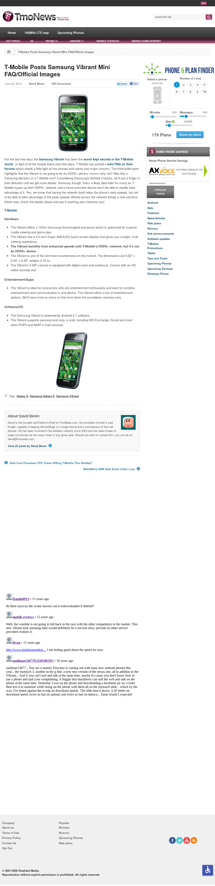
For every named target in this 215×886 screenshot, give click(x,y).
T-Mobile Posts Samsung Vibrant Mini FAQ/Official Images (57, 70)
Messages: (193, 112)
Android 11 (77, 40)
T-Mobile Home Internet (146, 40)
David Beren (37, 84)
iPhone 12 (52, 40)
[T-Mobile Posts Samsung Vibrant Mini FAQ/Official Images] (72, 123)
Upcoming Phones (71, 32)
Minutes (155, 112)
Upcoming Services (160, 269)
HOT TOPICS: (13, 40)
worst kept (91, 159)
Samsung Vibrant (51, 159)
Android (152, 203)
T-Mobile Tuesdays (107, 40)
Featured (153, 213)
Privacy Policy (11, 838)
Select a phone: (157, 81)
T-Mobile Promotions (155, 246)
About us (8, 827)
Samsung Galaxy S (42, 396)
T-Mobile (10, 210)
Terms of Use (10, 833)
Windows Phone (158, 274)
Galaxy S (22, 396)
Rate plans (154, 223)
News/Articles (156, 218)
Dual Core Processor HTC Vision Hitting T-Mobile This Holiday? (48, 463)
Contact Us (9, 843)
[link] (161, 171)
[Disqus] (72, 644)
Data (150, 208)
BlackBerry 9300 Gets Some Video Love (111, 469)
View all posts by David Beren (29, 446)
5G (31, 40)
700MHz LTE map (37, 32)
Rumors (152, 228)
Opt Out (7, 848)
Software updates (158, 239)
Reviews (64, 827)
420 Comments (61, 84)
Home (12, 32)
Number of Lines (190, 78)
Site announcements (160, 233)
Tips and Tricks (157, 258)
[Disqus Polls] (72, 535)
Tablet (151, 253)
